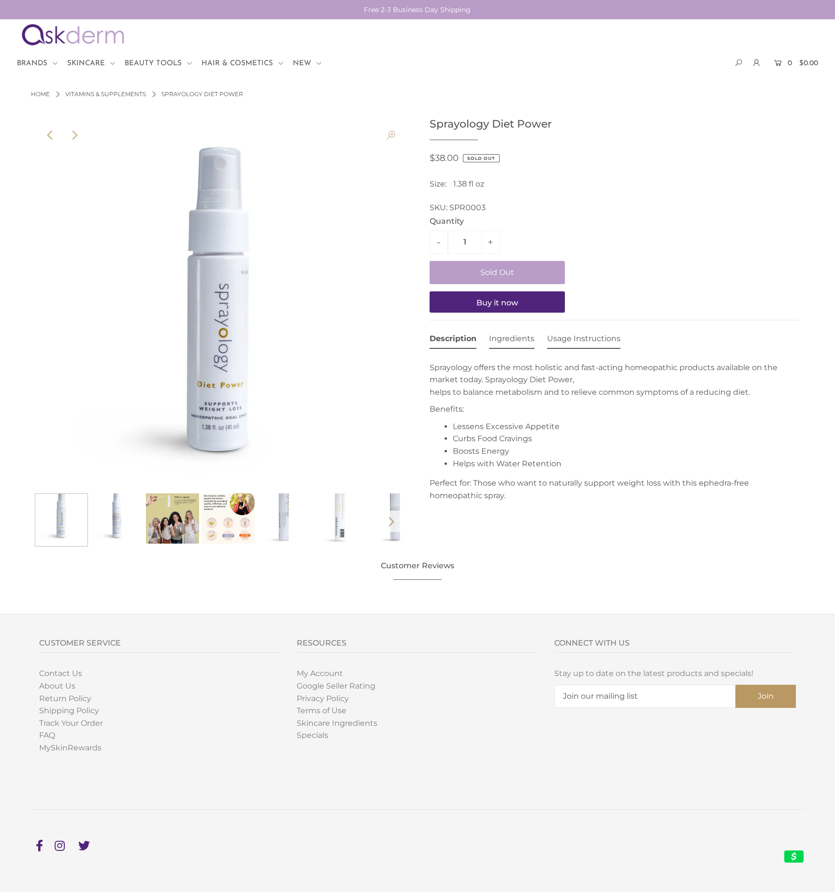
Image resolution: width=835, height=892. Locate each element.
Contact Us (60, 673)
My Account (320, 673)
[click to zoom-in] (391, 135)
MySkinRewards (70, 747)
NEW (303, 63)
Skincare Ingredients (337, 723)
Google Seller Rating (336, 686)
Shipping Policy (69, 710)
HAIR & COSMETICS (238, 63)
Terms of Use (321, 710)
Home (40, 94)
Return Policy (65, 698)
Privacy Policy (323, 698)
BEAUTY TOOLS (154, 63)
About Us (57, 686)
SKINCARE (87, 63)
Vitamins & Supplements (105, 94)
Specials (312, 735)
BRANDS (33, 63)
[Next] (74, 135)
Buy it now (497, 302)
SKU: (438, 207)
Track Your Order (71, 723)
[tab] (453, 340)
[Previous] (50, 135)
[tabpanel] (614, 429)
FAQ (47, 735)
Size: (438, 183)
